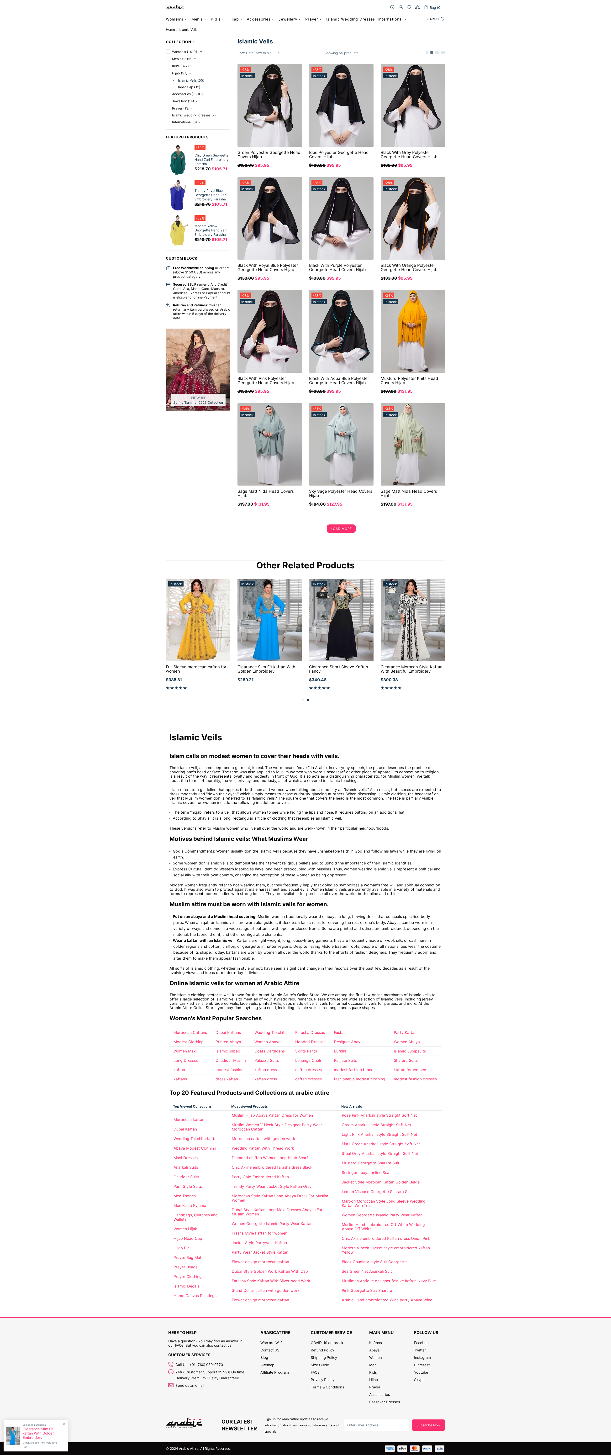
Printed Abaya (228, 1041)
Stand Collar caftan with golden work (266, 1290)
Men (373, 1365)
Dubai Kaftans (228, 1032)
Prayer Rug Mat (187, 1257)
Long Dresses (186, 1060)
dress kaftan (227, 1079)
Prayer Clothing (188, 1276)
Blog (264, 1357)
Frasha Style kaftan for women (259, 1233)
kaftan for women (410, 1069)
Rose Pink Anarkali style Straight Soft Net (379, 1115)
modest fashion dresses (415, 1079)
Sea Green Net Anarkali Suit (367, 1271)
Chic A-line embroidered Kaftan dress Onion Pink (386, 1238)
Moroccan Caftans (190, 1032)
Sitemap (267, 1365)
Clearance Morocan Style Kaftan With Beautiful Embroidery (411, 669)
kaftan (179, 1069)
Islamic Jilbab (228, 1051)
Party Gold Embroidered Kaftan (260, 1176)
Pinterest (422, 1365)
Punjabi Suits (345, 1060)
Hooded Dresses (310, 1041)
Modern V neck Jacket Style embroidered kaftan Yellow (386, 1250)
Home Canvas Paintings (195, 1295)
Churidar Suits (186, 1176)
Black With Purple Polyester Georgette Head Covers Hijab (337, 267)
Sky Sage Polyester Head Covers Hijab (340, 493)
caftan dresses (308, 1069)
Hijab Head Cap (188, 1238)
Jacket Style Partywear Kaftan (259, 1242)
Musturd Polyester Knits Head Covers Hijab (409, 380)
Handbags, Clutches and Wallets (196, 1217)
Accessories (379, 1394)
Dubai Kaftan (185, 1129)
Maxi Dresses (186, 1157)
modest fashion (229, 1069)
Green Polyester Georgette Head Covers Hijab (268, 154)
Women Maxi (185, 1051)
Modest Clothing (189, 1041)
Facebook (422, 1342)
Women (375, 1357)
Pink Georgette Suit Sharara (367, 1290)
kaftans (180, 1079)
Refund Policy (322, 1350)
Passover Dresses (384, 1402)
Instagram (422, 1357)
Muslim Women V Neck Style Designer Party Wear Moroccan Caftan (277, 1126)
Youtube (421, 1372)
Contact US (269, 1350)
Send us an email (189, 1385)
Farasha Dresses (310, 1032)
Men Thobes (185, 1195)
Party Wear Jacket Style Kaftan (260, 1252)
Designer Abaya (348, 1041)
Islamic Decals (186, 1286)
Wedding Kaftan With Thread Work (263, 1148)
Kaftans (375, 1342)
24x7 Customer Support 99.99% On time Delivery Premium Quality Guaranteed (209, 1375)
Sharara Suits (406, 1060)
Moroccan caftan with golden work (263, 1138)
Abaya (374, 1350)
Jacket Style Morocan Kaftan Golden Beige (381, 1182)
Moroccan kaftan (189, 1119)
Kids (373, 1372)
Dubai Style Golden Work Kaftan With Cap (270, 1271)
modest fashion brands (354, 1069)
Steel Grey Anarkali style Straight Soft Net (380, 1153)
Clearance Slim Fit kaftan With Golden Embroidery (266, 669)
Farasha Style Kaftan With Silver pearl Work (271, 1280)
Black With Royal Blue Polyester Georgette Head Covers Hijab (267, 267)
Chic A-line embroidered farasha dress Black (272, 1167)
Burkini (340, 1051)
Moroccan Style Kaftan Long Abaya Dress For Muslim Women (280, 1198)
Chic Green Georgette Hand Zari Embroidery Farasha (212, 159)
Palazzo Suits (266, 1060)
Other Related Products (305, 565)
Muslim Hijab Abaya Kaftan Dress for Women (272, 1115)
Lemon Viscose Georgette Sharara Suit (377, 1191)
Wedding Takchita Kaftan (196, 1138)
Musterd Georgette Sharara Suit (370, 1163)
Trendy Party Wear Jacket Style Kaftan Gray (272, 1186)
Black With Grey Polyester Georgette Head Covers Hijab (409, 154)
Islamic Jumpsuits (410, 1051)
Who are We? (271, 1342)
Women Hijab (185, 1228)
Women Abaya (267, 1041)
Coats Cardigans (269, 1051)
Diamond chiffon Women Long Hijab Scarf (270, 1157)
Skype (419, 1379)
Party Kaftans (406, 1032)
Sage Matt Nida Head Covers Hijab (265, 493)
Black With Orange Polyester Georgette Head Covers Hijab (409, 267)
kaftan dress (265, 1069)
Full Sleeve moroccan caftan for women (196, 669)
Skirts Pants (306, 1051)
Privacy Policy (322, 1379)
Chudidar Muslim (231, 1060)
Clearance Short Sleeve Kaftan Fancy (338, 669)
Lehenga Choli (308, 1060)
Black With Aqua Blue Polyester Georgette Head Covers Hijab (339, 380)
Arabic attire (175, 7)
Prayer (374, 1387)
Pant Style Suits (188, 1186)
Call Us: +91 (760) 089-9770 (199, 1364)
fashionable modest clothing (359, 1079)
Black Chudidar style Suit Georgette (374, 1261)
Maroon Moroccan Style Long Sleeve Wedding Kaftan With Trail (384, 1203)
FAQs (315, 1372)
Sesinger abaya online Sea (365, 1172)
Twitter (420, 1350)
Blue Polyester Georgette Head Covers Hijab (339, 154)
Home (170, 29)
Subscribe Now (428, 1425)
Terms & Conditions (327, 1387)
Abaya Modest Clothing (195, 1148)
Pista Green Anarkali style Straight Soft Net (381, 1143)
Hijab (373, 1379)
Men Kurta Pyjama (190, 1205)
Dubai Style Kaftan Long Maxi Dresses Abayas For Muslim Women (277, 1211)
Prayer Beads (185, 1267)
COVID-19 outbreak (327, 1342)
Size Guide (320, 1365)
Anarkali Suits (186, 1167)
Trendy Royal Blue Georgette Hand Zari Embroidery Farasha (210, 194)
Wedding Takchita (270, 1032)
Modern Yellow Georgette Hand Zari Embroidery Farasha (210, 230)
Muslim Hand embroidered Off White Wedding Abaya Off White (383, 1226)
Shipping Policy (324, 1357)
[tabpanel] (341, 638)
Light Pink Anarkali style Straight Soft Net (379, 1134)
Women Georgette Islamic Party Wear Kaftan (272, 1223)
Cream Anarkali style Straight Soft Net (376, 1124)
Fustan (340, 1032)
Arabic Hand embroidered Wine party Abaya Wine (387, 1300)
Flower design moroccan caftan (260, 1261)
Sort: (241, 53)
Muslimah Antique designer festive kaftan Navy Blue (389, 1280)
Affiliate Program (274, 1372)
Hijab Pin (182, 1248)
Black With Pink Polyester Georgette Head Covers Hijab (265, 380)
